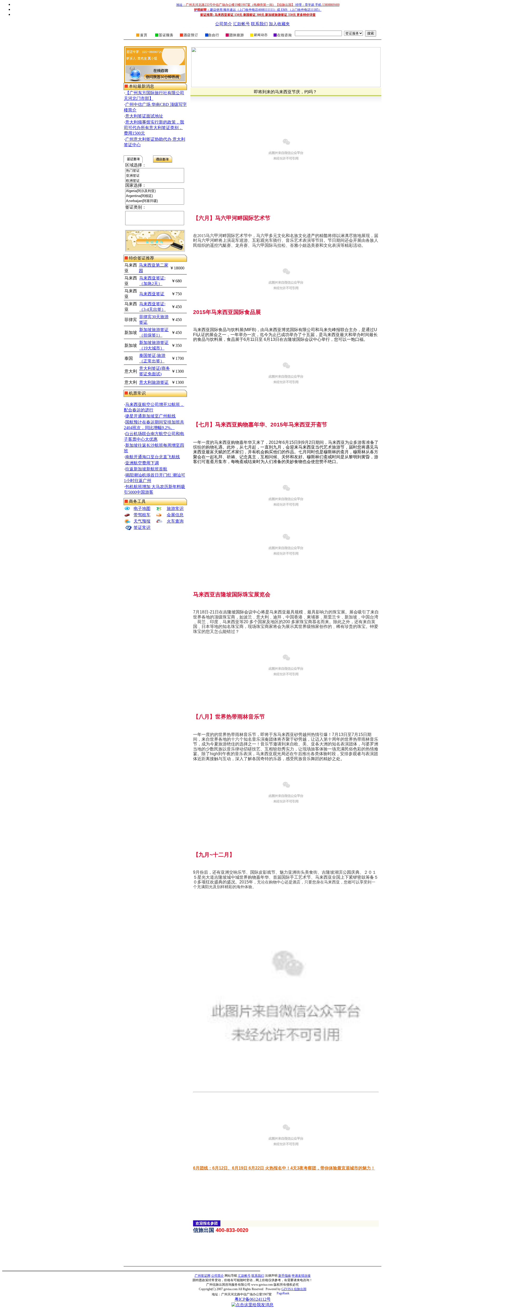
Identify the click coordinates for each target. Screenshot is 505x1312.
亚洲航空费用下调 (142, 463)
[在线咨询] (282, 38)
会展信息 (175, 515)
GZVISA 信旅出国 (293, 1289)
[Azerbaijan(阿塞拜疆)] (154, 201)
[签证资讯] (258, 38)
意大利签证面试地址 (144, 116)
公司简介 (223, 24)
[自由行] (212, 38)
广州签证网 (202, 1275)
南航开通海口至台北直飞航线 (152, 457)
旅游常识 (175, 508)
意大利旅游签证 (154, 382)
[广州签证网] (142, 38)
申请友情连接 (301, 1275)
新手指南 (284, 1275)
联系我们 (259, 24)
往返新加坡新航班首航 (146, 469)
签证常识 (142, 527)
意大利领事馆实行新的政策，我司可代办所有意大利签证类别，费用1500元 (154, 127)
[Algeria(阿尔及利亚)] (154, 191)
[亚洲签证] (154, 175)
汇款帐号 (241, 24)
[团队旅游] (234, 38)
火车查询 (175, 521)
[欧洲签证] (154, 180)
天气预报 (142, 521)
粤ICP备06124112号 (253, 1299)
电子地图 (142, 508)
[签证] (164, 38)
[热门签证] (154, 170)
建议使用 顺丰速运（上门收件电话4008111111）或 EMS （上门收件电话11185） (257, 10)
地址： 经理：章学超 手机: (258, 5)
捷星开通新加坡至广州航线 (150, 416)
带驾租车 (142, 515)
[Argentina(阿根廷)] (154, 196)
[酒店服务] (189, 38)
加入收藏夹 (279, 24)
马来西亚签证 (151, 294)
